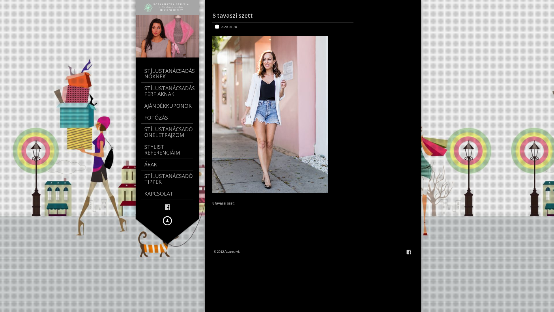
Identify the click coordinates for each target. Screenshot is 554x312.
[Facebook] (167, 206)
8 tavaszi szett (232, 15)
